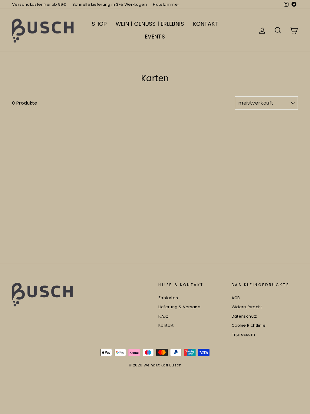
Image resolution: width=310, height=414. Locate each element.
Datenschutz (244, 316)
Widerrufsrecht (247, 306)
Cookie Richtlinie (248, 325)
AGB (236, 297)
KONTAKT (205, 24)
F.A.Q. (164, 316)
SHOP (99, 24)
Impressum (243, 334)
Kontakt (166, 325)
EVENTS (155, 36)
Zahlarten (168, 297)
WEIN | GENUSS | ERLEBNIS (150, 24)
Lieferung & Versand (179, 306)
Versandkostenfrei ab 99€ (39, 4)
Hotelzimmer (166, 4)
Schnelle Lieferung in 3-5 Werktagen (109, 4)
